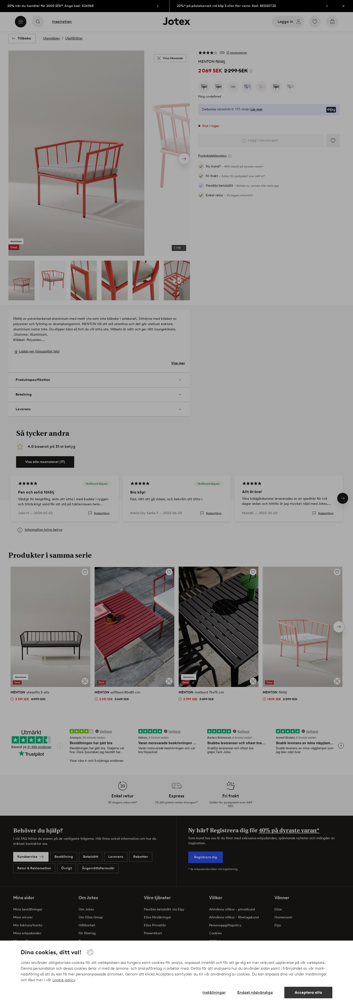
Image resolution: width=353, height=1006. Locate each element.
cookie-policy (63, 980)
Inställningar (214, 992)
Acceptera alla (308, 992)
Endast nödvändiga (255, 992)
